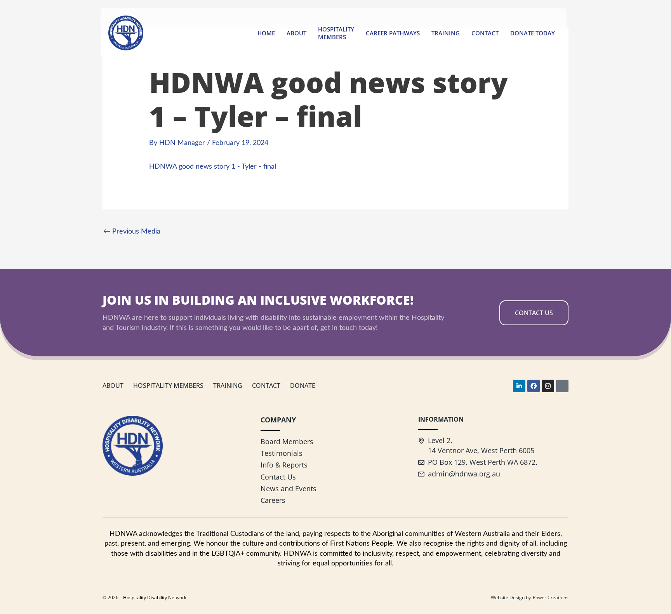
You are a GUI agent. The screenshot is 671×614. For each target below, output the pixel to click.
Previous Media (131, 231)
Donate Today (532, 33)
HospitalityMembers (336, 33)
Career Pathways (393, 33)
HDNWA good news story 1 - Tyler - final (212, 166)
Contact (485, 33)
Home (266, 33)
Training (445, 33)
